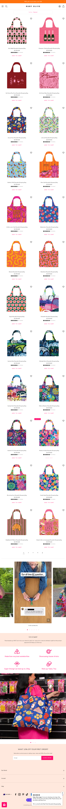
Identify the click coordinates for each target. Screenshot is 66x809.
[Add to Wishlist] (31, 18)
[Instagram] (19, 794)
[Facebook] (15, 794)
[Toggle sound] (48, 620)
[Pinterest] (23, 794)
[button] (2, 6)
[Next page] (42, 553)
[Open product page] (16, 30)
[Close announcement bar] (64, 1)
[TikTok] (27, 794)
